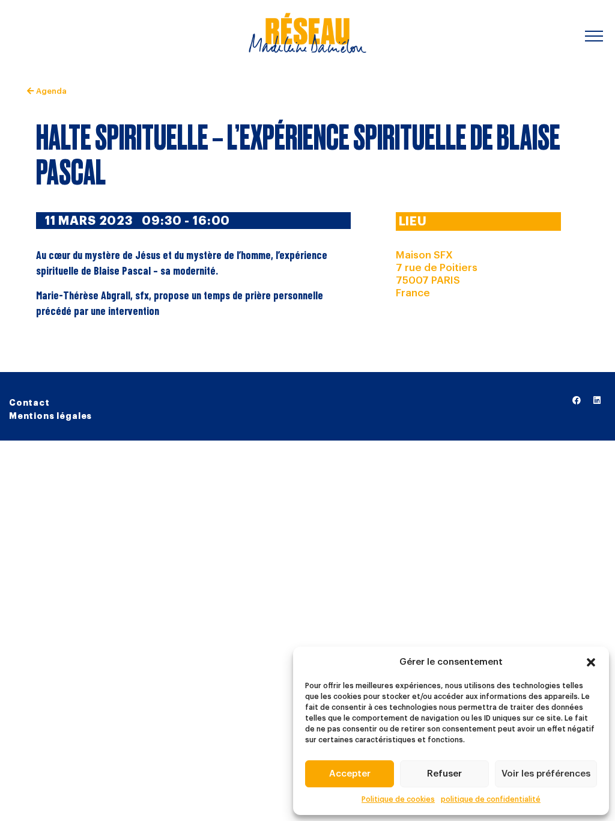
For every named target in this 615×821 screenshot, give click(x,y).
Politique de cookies (398, 799)
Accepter (350, 773)
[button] (591, 662)
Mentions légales (50, 416)
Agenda (50, 91)
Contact (29, 402)
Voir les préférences (545, 773)
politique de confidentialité (491, 799)
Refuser (444, 773)
